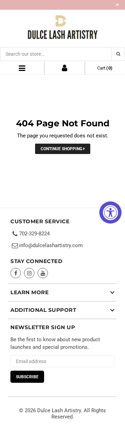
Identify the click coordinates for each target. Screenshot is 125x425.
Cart (105, 68)
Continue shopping (62, 148)
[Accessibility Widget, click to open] (110, 212)
